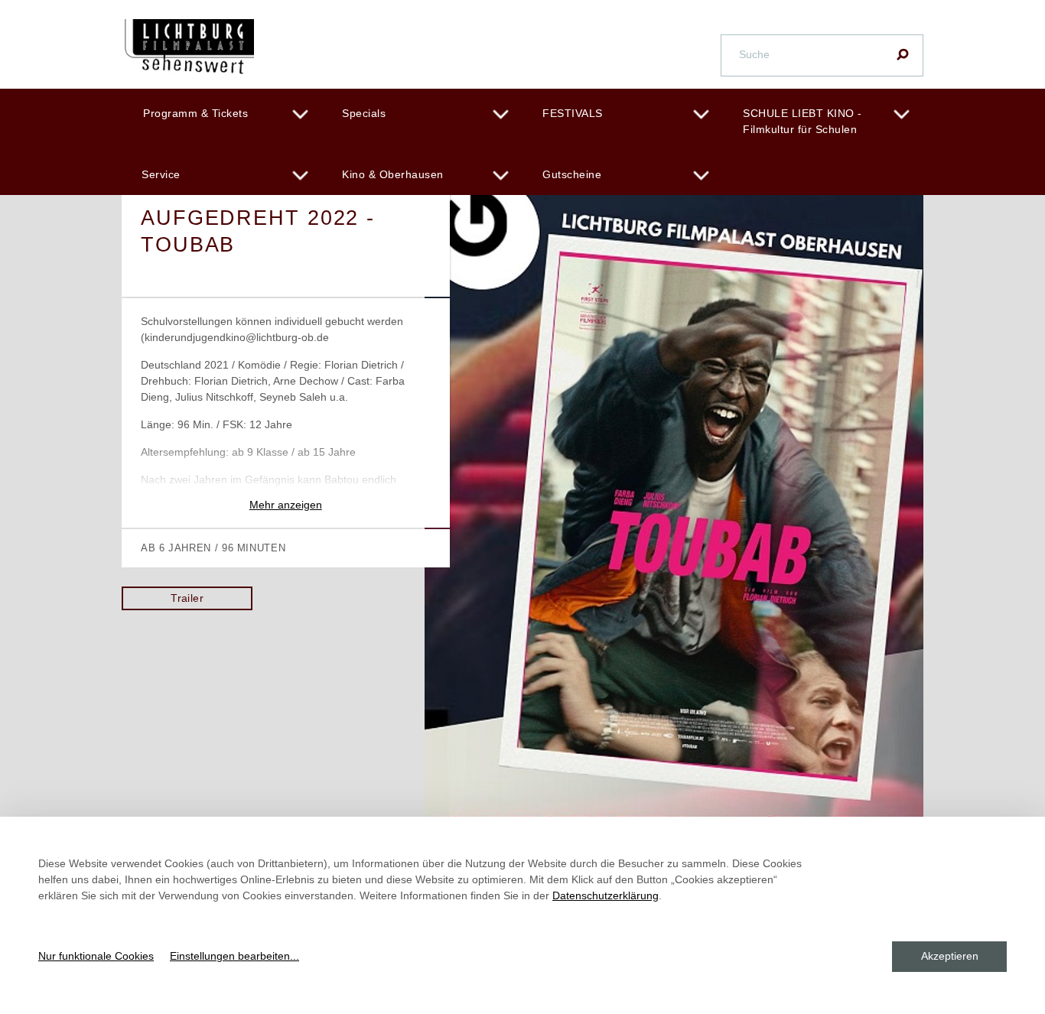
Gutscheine (571, 174)
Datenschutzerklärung (605, 895)
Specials (364, 113)
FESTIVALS (572, 113)
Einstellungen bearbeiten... (234, 956)
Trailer (187, 598)
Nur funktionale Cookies (96, 956)
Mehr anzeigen (285, 505)
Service (161, 174)
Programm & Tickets (195, 113)
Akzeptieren (949, 956)
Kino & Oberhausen (393, 174)
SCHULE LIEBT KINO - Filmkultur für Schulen (802, 121)
